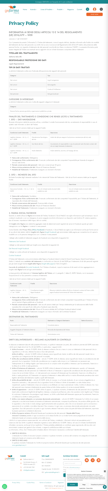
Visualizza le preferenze (98, 484)
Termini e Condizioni (45, 483)
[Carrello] (87, 9)
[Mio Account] (94, 9)
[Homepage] (12, 9)
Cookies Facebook (15, 255)
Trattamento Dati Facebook (17, 241)
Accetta (72, 484)
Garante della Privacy (73, 413)
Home (25, 9)
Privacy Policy (89, 488)
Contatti (79, 9)
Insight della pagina (48, 264)
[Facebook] (87, 460)
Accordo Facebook (32, 267)
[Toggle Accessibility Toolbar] (105, 487)
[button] (105, 471)
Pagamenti (61, 483)
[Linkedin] (99, 460)
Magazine (70, 9)
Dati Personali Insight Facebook (19, 248)
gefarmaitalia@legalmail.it (52, 472)
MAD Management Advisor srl (56, 488)
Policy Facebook (38, 230)
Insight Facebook (50, 232)
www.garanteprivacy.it (19, 445)
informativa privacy (74, 467)
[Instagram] (93, 460)
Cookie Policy (82, 488)
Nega (83, 484)
